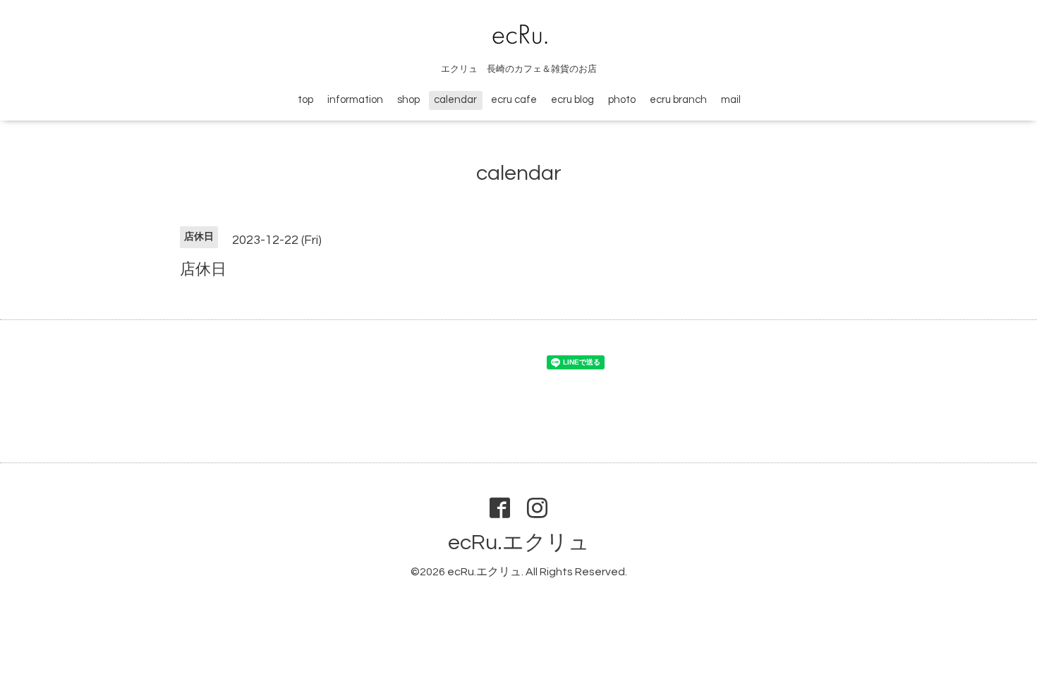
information (355, 99)
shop (408, 99)
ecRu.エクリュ (519, 542)
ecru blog (572, 99)
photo (622, 99)
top (305, 99)
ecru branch (678, 99)
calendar (455, 99)
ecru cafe (514, 99)
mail (731, 99)
